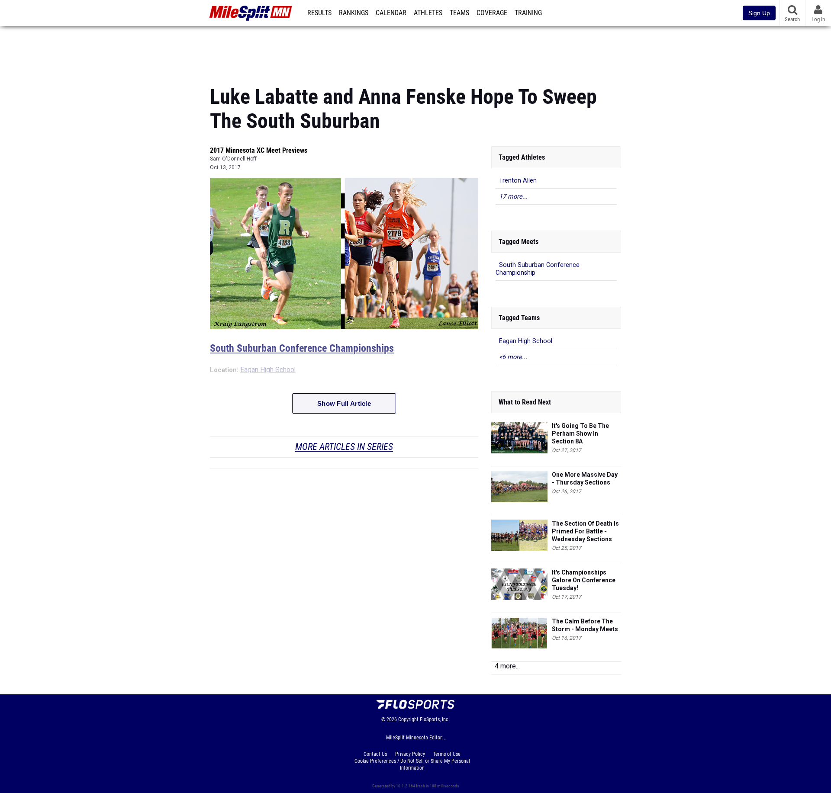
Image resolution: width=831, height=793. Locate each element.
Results (319, 13)
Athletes (428, 13)
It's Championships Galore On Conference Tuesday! (583, 580)
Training (528, 13)
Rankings (353, 13)
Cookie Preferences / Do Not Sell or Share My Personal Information (412, 764)
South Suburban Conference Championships (302, 348)
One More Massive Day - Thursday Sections (585, 478)
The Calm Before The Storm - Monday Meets (585, 625)
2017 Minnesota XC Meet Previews (258, 150)
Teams (459, 13)
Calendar (391, 13)
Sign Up (759, 13)
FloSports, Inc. (435, 719)
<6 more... (513, 357)
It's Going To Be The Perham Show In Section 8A (580, 433)
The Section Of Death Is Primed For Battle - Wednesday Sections (585, 531)
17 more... (513, 196)
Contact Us (375, 754)
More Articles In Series (344, 446)
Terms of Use (447, 754)
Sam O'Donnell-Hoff (233, 159)
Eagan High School (268, 370)
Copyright (408, 719)
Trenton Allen (518, 180)
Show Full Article (344, 403)
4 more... (507, 666)
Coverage (492, 13)
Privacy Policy (410, 754)
